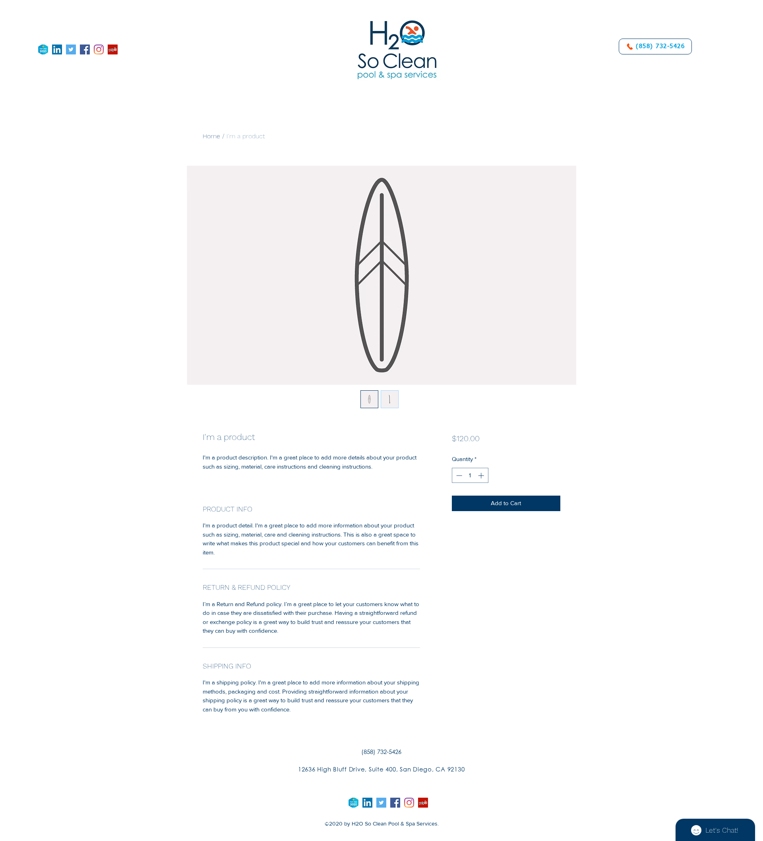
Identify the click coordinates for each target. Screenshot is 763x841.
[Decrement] (458, 475)
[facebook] (85, 49)
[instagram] (99, 49)
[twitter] (71, 49)
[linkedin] (57, 49)
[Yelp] (113, 49)
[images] (43, 49)
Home (211, 136)
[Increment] (481, 475)
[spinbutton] (469, 475)
